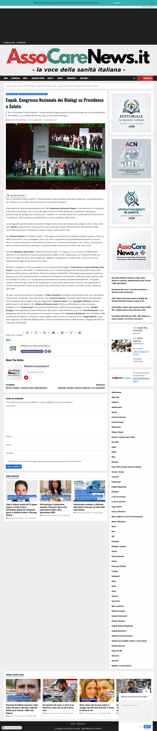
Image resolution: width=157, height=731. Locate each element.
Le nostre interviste (118, 501)
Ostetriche (98, 496)
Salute (50, 78)
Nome (9, 436)
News (25, 78)
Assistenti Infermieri (119, 417)
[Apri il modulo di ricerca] (134, 78)
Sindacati (115, 596)
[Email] (46, 351)
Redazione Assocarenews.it (17, 120)
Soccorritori (116, 601)
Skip (140, 726)
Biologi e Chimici (12, 94)
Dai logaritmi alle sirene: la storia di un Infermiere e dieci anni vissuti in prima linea (130, 290)
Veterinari (115, 660)
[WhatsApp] (71, 333)
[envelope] (53, 333)
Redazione (84, 78)
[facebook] (27, 333)
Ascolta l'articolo (17, 195)
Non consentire (106, 3)
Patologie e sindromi (119, 546)
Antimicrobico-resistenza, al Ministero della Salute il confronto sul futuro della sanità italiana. (89, 507)
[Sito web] (49, 351)
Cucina (114, 447)
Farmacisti (79, 493)
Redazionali (116, 576)
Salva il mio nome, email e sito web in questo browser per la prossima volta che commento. (45, 461)
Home (6, 78)
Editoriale (115, 462)
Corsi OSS (115, 442)
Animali (114, 412)
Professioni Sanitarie (89, 499)
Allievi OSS (115, 397)
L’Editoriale (15, 78)
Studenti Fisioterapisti (119, 616)
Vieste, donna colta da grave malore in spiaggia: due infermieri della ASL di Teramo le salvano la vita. (130, 299)
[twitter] (36, 333)
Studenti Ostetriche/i (119, 631)
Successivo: (81, 386)
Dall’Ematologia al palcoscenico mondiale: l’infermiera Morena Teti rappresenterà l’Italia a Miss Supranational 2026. (53, 508)
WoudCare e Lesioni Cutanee (121, 665)
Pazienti (26, 499)
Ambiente (115, 402)
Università (71, 78)
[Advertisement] (78, 25)
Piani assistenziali (118, 556)
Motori (114, 526)
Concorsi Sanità (38, 78)
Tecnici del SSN (117, 651)
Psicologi (115, 571)
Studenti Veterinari (118, 645)
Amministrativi (117, 407)
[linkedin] (45, 333)
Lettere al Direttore (118, 511)
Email (9, 445)
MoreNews (86, 728)
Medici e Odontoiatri (14, 499)
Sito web (9, 453)
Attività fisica (116, 427)
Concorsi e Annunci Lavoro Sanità (123, 437)
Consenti (117, 3)
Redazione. (81, 723)
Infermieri (45, 499)
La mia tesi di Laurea (119, 496)
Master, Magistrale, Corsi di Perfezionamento (127, 516)
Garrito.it (148, 78)
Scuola (114, 591)
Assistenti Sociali (118, 422)
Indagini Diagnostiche (119, 486)
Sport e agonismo (118, 606)
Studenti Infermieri (118, 621)
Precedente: (26, 386)
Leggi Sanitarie (117, 506)
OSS (92, 496)
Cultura (114, 452)
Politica (114, 561)
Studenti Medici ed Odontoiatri (122, 626)
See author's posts (35, 372)
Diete (113, 457)
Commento (11, 406)
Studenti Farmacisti (118, 611)
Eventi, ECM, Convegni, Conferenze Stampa (33, 94)
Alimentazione (116, 392)
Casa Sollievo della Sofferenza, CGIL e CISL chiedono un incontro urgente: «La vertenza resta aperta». (131, 317)
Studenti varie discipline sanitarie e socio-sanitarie (129, 640)
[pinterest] (62, 333)
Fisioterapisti (116, 481)
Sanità (59, 78)
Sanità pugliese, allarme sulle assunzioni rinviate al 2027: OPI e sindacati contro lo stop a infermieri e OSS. (131, 308)
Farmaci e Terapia (118, 472)
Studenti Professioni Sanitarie (122, 636)
